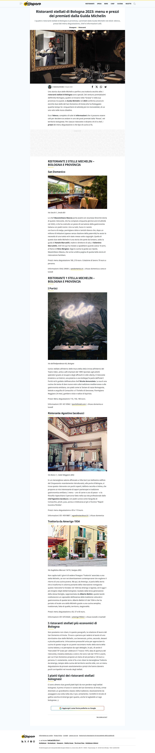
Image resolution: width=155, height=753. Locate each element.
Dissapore (72, 27)
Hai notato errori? (102, 717)
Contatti (65, 735)
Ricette (128, 4)
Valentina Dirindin (58, 87)
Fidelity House (68, 743)
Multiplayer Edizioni (91, 743)
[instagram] (34, 741)
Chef (112, 4)
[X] (25, 741)
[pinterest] (31, 741)
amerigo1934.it (78, 617)
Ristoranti (89, 4)
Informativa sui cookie (46, 735)
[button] (92, 87)
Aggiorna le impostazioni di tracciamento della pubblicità (96, 735)
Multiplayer (43, 743)
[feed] (22, 741)
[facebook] (28, 741)
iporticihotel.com (79, 404)
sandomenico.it (77, 268)
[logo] (32, 3)
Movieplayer (52, 743)
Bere (106, 4)
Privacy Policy (58, 735)
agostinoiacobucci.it (80, 515)
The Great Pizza (79, 743)
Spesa (99, 4)
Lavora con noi (73, 735)
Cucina (120, 4)
